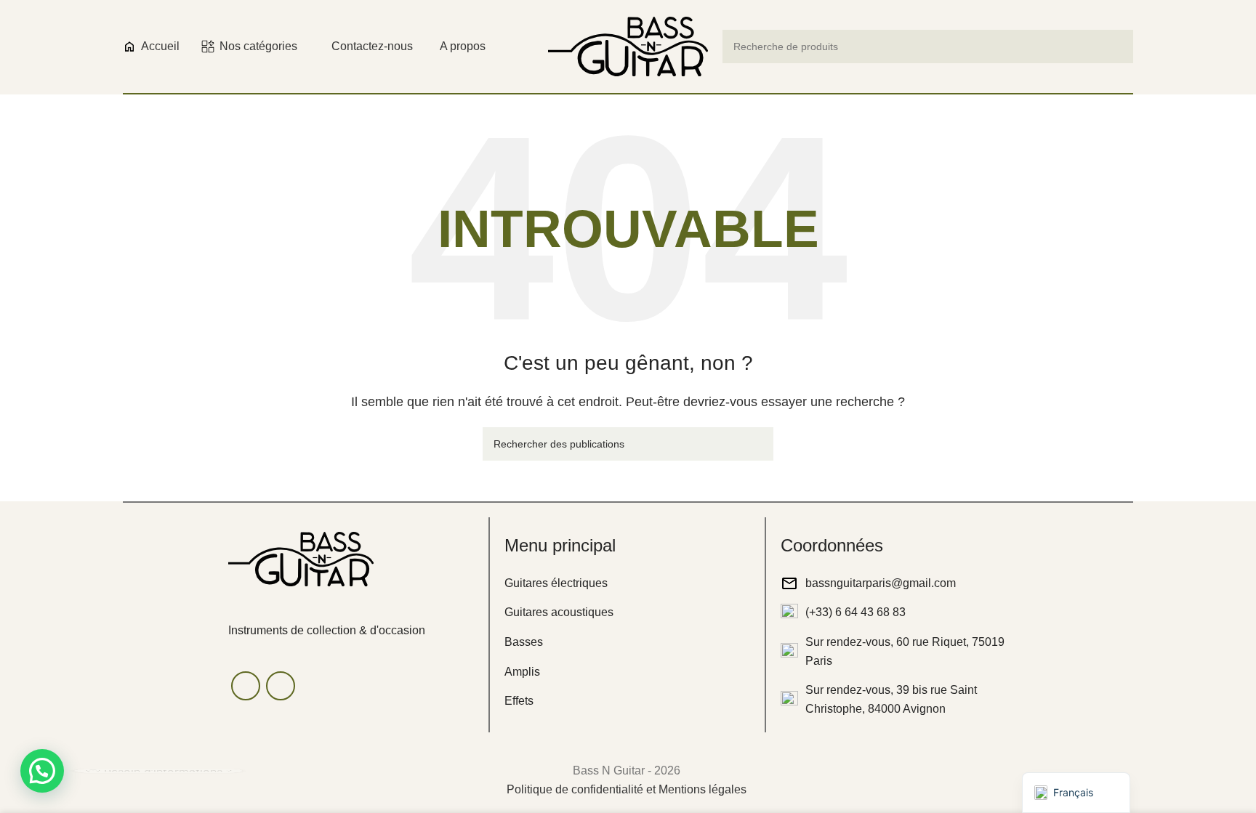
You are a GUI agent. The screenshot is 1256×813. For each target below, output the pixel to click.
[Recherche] (1116, 46)
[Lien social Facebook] (245, 685)
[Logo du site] (628, 45)
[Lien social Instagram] (280, 685)
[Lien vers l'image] (301, 557)
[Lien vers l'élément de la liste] (627, 583)
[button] (42, 771)
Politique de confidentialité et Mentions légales (626, 789)
